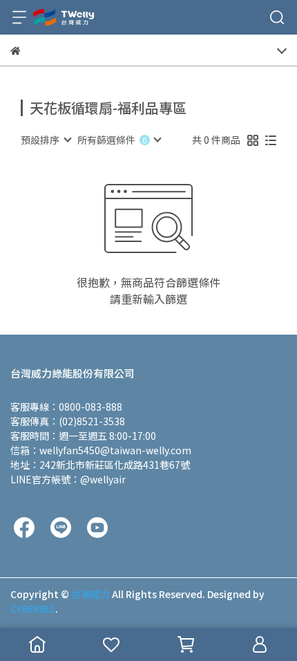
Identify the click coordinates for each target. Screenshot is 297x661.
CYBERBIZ (32, 608)
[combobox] (45, 139)
